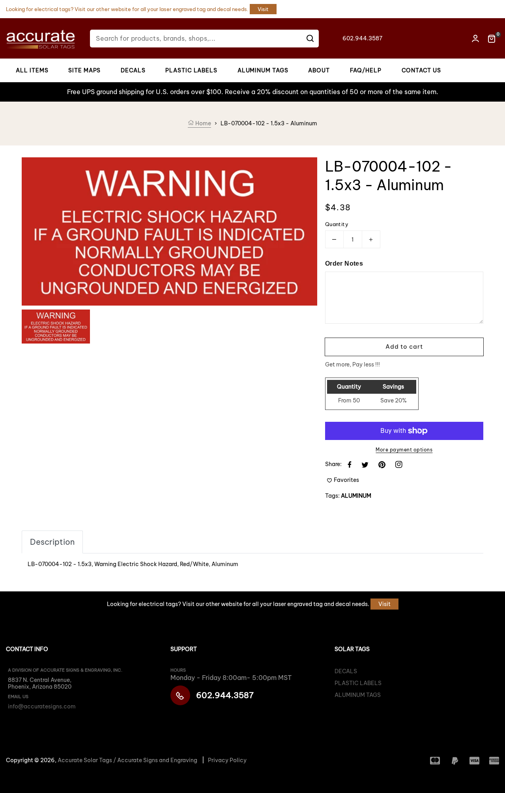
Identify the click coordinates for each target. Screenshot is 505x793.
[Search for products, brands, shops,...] (310, 38)
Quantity (336, 224)
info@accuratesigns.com (42, 706)
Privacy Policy (227, 760)
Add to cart (404, 346)
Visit (263, 9)
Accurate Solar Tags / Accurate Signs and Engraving (127, 760)
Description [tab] (52, 542)
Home (202, 123)
